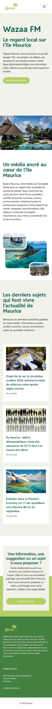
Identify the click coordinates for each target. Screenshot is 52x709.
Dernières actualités (16, 80)
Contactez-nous (26, 601)
